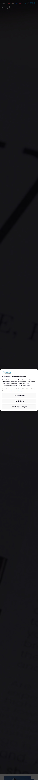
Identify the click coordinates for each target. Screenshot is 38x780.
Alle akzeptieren (19, 396)
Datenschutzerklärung (16, 391)
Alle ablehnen (19, 401)
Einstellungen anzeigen (19, 407)
